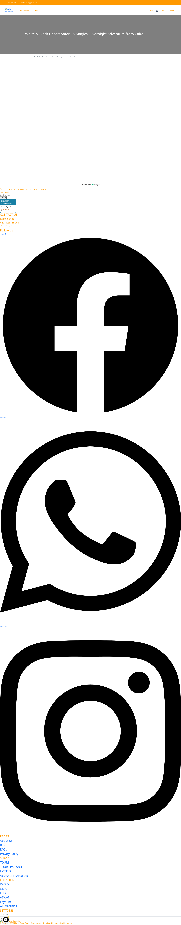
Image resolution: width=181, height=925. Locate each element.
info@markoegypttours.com (29, 3)
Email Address (4, 192)
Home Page (24, 10)
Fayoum (5, 902)
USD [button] (151, 10)
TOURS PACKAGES (12, 867)
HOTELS (5, 871)
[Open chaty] (6, 919)
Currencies (4, 914)
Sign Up (171, 10)
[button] (157, 10)
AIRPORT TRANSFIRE (14, 875)
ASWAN (5, 897)
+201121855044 (12, 3)
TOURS (4, 862)
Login (163, 10)
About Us (6, 841)
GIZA (3, 889)
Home (27, 57)
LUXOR (4, 893)
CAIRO (4, 884)
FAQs (36, 10)
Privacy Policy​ (9, 854)
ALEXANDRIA (9, 906)
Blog (3, 845)
